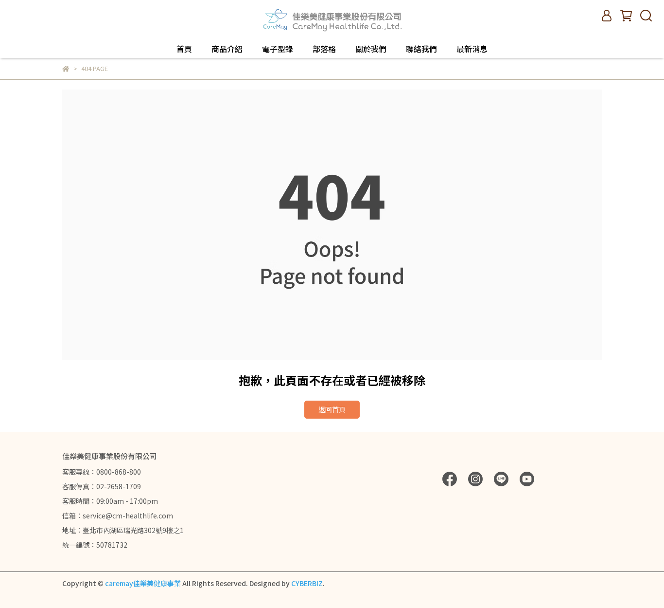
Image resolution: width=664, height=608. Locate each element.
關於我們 (370, 48)
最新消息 (472, 48)
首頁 (184, 48)
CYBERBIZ (307, 583)
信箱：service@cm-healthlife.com (117, 515)
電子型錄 (277, 48)
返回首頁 (332, 409)
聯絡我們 (421, 48)
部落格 (324, 48)
